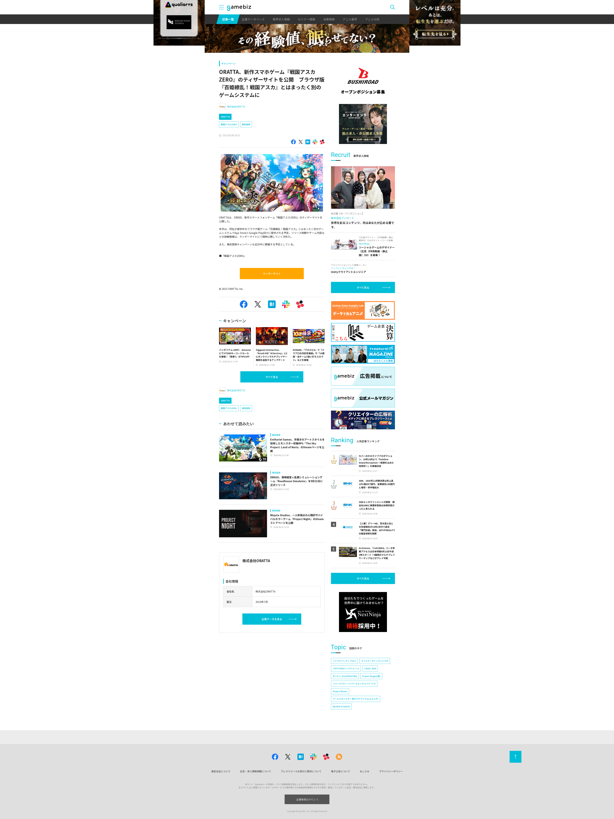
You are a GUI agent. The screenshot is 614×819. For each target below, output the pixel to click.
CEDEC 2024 (370, 668)
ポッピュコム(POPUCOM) (345, 676)
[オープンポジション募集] (363, 81)
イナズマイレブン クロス (344, 660)
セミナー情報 (306, 19)
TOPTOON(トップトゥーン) (346, 668)
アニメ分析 (372, 19)
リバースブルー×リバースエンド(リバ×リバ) (354, 683)
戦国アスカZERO (229, 124)
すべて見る (272, 377)
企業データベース (253, 19)
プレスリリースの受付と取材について (301, 771)
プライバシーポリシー (391, 771)
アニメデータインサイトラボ (374, 660)
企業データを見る (272, 619)
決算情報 (329, 19)
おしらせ (364, 771)
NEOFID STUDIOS (341, 706)
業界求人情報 (281, 19)
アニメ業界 (350, 19)
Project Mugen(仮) (371, 676)
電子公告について (340, 771)
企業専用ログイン (305, 799)
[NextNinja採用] (363, 612)
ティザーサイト (272, 273)
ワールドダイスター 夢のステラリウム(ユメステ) (355, 698)
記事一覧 (228, 19)
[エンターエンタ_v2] (363, 124)
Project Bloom (340, 691)
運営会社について (220, 771)
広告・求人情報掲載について (255, 771)
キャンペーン (228, 63)
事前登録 (246, 124)
